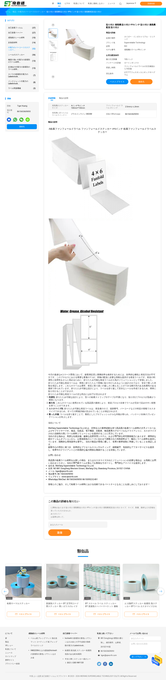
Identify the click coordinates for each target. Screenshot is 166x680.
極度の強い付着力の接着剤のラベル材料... (22, 61)
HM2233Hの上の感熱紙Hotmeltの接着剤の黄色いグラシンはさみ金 (44, 654)
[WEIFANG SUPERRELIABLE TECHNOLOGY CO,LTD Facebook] (105, 664)
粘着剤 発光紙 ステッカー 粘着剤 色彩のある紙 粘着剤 (78, 652)
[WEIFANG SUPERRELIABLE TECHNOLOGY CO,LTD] (15, 4)
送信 (59, 532)
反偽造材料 (22, 42)
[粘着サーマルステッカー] (23, 582)
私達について (10, 649)
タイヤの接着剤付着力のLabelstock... (22, 75)
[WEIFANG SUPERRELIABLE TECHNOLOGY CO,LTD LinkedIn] (111, 664)
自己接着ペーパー (22, 33)
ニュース (8, 653)
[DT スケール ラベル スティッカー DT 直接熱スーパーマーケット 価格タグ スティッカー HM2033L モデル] (102, 582)
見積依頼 (151, 3)
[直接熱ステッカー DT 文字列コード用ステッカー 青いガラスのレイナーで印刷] (62, 582)
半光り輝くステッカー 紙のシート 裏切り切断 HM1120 (78, 661)
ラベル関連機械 (22, 88)
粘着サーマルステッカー (18, 603)
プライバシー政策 (12, 664)
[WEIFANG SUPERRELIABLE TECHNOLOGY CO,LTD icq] (28, 119)
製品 (7, 642)
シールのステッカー (22, 55)
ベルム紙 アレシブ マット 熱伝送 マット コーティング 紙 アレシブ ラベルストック (44, 641)
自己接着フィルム (22, 28)
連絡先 (22, 126)
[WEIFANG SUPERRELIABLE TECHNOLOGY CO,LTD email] (9, 119)
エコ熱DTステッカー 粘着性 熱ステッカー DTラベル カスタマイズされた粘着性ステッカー (140, 606)
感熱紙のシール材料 (22, 38)
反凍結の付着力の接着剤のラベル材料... (22, 68)
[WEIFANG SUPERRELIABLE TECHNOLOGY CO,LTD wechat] (21, 119)
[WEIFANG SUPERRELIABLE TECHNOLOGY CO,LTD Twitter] (99, 664)
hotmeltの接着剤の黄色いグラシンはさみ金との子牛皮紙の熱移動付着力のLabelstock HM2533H (78, 642)
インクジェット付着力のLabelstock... (22, 82)
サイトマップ (10, 656)
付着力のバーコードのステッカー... (22, 48)
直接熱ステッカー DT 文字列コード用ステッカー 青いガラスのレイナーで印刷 (62, 606)
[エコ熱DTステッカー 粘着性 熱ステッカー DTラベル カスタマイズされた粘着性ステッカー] (141, 582)
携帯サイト (9, 660)
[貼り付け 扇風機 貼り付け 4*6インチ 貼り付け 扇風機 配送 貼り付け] (81, 45)
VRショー (9, 645)
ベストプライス (117, 81)
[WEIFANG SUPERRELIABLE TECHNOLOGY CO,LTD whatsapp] (15, 119)
